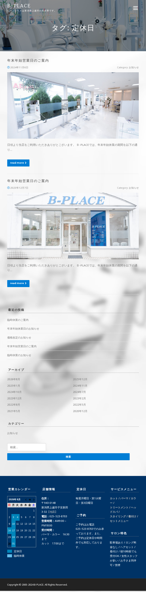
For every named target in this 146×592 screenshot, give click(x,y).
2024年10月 (14, 392)
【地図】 (52, 511)
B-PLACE (19, 6)
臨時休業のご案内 (18, 320)
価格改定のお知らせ (19, 337)
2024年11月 (80, 385)
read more (17, 162)
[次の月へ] (34, 499)
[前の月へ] (26, 499)
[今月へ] (30, 499)
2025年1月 (13, 385)
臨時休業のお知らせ (19, 355)
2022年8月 (13, 404)
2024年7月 (79, 392)
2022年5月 (79, 404)
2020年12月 (80, 411)
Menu (135, 8)
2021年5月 (13, 411)
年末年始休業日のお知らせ (23, 328)
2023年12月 (14, 398)
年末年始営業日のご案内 (28, 61)
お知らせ (134, 67)
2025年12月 (80, 379)
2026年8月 (13, 379)
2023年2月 (79, 398)
